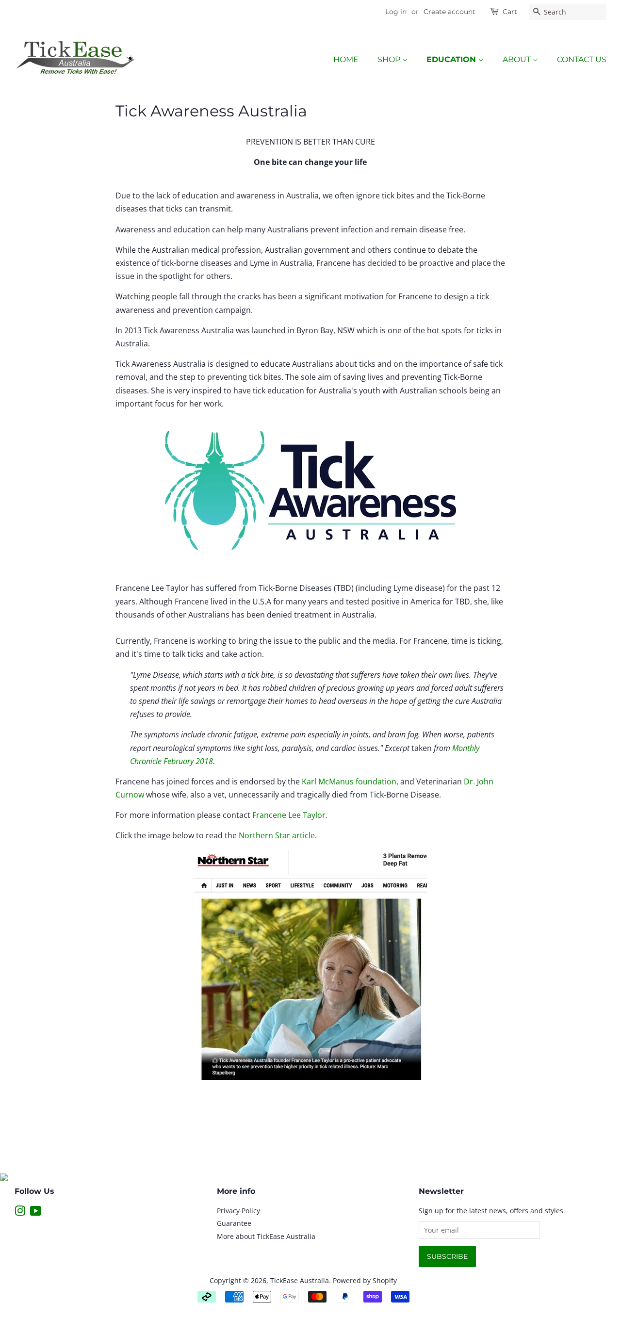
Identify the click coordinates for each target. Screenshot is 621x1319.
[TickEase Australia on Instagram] (20, 1212)
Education (452, 59)
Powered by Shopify (365, 1280)
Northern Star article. (278, 835)
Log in (396, 11)
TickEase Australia (299, 1280)
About (518, 59)
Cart (510, 11)
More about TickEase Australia (266, 1236)
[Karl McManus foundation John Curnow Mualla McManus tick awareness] (310, 965)
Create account (449, 11)
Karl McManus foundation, (351, 781)
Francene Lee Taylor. (289, 815)
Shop (389, 59)
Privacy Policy (238, 1210)
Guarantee (234, 1223)
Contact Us (581, 59)
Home (346, 59)
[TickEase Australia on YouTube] (35, 1212)
